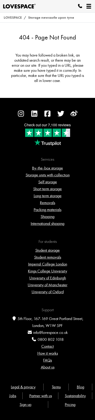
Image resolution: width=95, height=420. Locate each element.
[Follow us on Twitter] (61, 115)
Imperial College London (47, 264)
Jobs (12, 395)
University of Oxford (48, 291)
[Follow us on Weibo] (74, 115)
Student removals (47, 257)
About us (47, 367)
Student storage (47, 250)
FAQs (47, 360)
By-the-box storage (47, 168)
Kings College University (47, 271)
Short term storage (47, 188)
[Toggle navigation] (89, 6)
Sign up (25, 404)
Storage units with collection (48, 175)
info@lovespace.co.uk (50, 332)
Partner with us (40, 395)
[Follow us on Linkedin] (34, 115)
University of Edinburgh (47, 278)
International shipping (47, 223)
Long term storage (48, 195)
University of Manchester (47, 284)
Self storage (47, 181)
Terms (56, 387)
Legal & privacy (23, 387)
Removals (47, 202)
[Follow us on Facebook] (47, 115)
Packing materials (47, 209)
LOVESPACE (13, 17)
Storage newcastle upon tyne (51, 17)
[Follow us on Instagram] (21, 115)
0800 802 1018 (51, 339)
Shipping (47, 216)
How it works (47, 353)
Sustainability (75, 395)
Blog (80, 387)
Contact (47, 346)
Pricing (70, 404)
